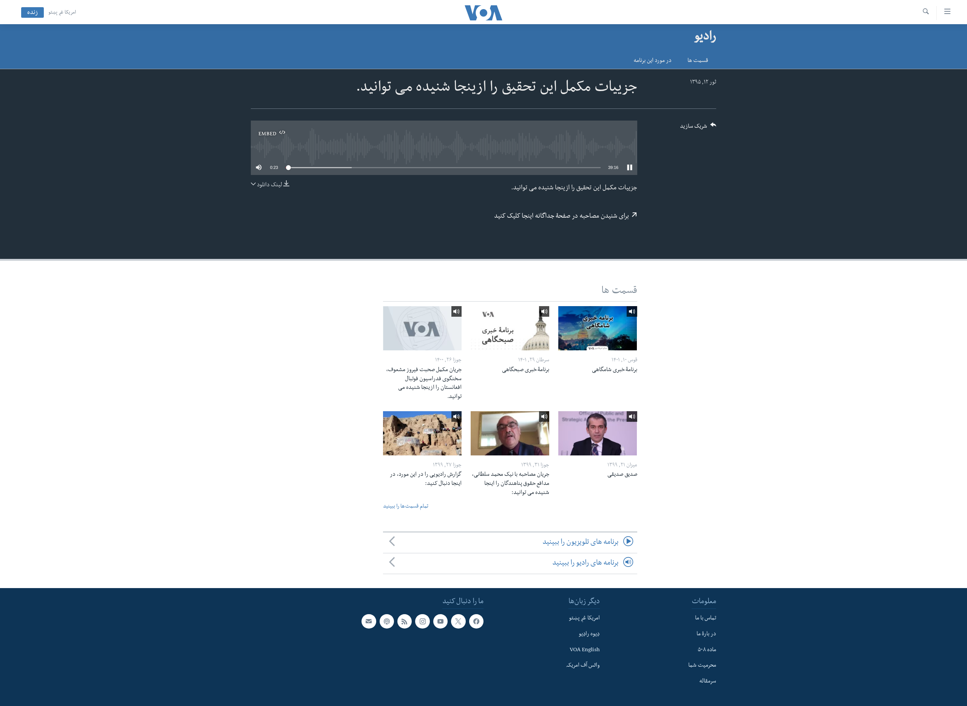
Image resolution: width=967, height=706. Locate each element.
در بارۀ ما (706, 634)
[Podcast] (387, 621)
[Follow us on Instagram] (422, 621)
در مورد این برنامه (652, 61)
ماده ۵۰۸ (707, 650)
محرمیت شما (702, 666)
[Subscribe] (368, 621)
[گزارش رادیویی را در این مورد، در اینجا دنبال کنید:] (422, 433)
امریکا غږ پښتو (62, 13)
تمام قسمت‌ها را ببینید (405, 507)
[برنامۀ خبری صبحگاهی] (510, 328)
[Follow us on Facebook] (476, 621)
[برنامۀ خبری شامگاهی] (597, 328)
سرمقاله (707, 681)
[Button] (698, 129)
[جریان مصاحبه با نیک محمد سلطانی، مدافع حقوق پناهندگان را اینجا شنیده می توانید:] (510, 433)
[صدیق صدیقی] (597, 433)
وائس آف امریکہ (583, 666)
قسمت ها (697, 61)
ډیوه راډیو (589, 634)
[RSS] (404, 621)
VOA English (585, 650)
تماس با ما (705, 618)
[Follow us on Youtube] (440, 621)
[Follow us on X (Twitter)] (458, 621)
